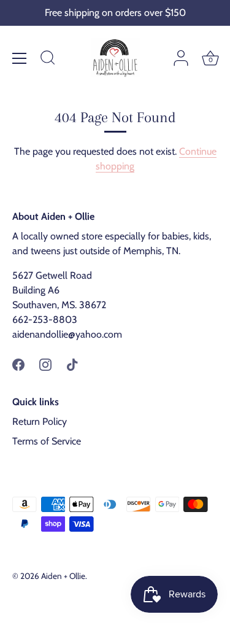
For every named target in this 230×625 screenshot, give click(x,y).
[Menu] (19, 58)
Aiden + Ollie (63, 576)
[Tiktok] (72, 364)
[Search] (47, 59)
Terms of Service (46, 441)
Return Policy (39, 421)
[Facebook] (18, 364)
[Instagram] (45, 364)
